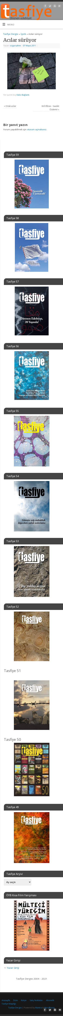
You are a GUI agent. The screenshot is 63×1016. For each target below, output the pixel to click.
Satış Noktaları (36, 1000)
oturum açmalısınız (36, 129)
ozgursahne (15, 45)
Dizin (15, 1000)
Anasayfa (6, 1000)
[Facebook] (45, 6)
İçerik (23, 34)
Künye (23, 1000)
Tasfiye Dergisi (10, 34)
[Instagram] (54, 6)
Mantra (38, 1007)
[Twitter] (49, 6)
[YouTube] (59, 6)
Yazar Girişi (13, 967)
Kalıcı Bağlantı (23, 94)
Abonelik (50, 1000)
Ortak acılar (10, 106)
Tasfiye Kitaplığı (9, 1003)
